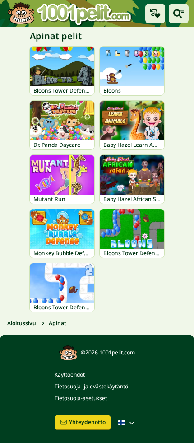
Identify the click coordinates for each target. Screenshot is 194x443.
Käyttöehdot (70, 374)
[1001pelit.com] (69, 13)
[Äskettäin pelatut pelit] (155, 13)
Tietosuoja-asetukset (81, 398)
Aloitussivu (21, 323)
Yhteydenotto (87, 422)
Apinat (57, 323)
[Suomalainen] (127, 422)
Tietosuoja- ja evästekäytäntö (91, 386)
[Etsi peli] (179, 13)
